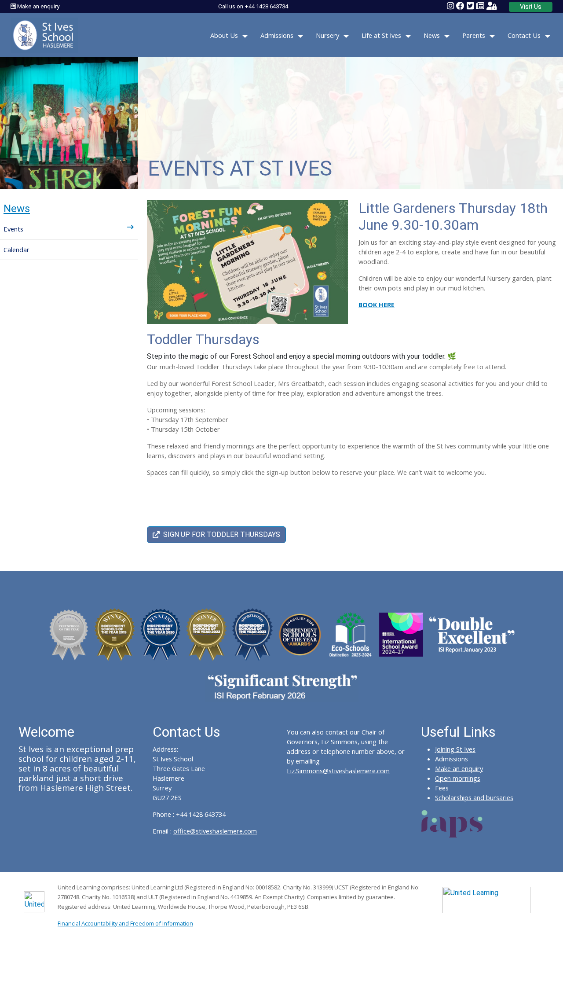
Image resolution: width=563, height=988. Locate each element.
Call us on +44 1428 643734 (253, 6)
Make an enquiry (37, 6)
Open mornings (457, 778)
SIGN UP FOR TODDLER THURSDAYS (221, 534)
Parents (473, 35)
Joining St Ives (455, 749)
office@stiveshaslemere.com (215, 830)
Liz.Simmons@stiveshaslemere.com (338, 770)
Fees (442, 787)
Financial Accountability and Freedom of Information (125, 923)
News (432, 35)
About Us (224, 35)
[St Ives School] (44, 34)
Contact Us (524, 35)
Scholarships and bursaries (474, 797)
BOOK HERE (376, 304)
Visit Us (530, 6)
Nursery (327, 35)
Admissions (276, 35)
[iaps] (452, 823)
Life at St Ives (381, 35)
